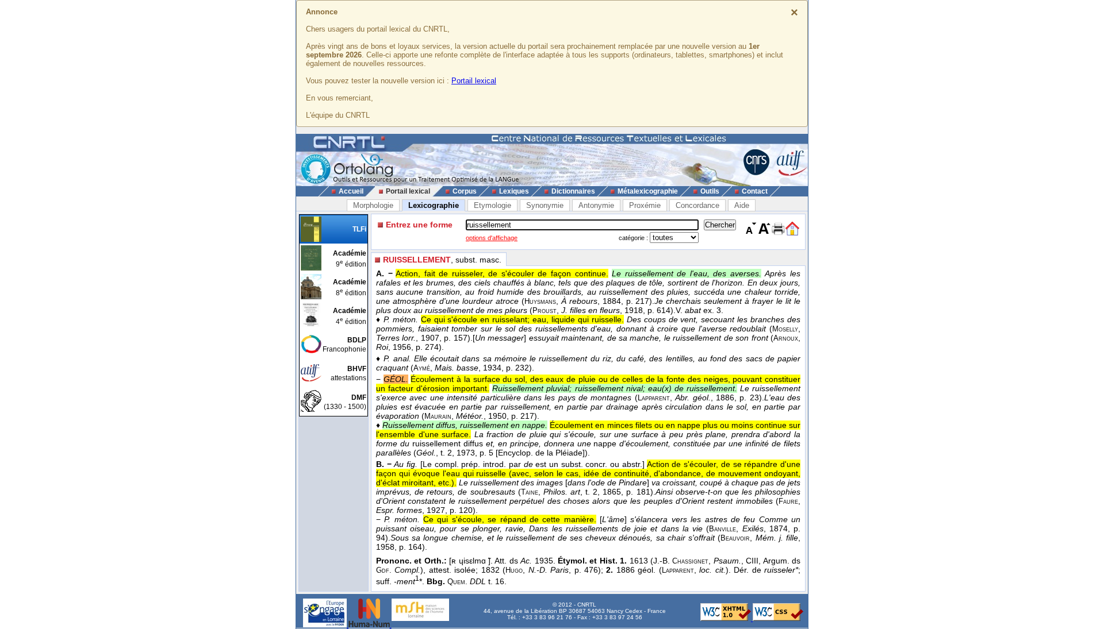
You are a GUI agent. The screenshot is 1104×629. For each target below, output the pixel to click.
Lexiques (514, 191)
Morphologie (373, 205)
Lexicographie (433, 205)
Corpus (465, 191)
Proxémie (645, 205)
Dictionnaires (573, 191)
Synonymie (545, 205)
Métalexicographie (648, 191)
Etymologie (492, 205)
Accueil (351, 191)
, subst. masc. (442, 259)
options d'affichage (492, 237)
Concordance (697, 205)
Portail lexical (473, 80)
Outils (709, 191)
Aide (741, 205)
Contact (755, 191)
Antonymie (596, 205)
